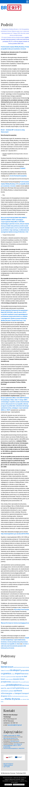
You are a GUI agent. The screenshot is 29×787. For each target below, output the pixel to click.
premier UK (3, 685)
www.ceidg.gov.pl (18, 744)
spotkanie (11, 691)
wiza (21, 699)
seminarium (4, 691)
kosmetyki (13, 676)
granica (7, 673)
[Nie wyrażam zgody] (27, 781)
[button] (27, 2)
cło (11, 670)
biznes (4, 666)
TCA (13, 693)
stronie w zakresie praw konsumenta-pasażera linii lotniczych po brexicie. (14, 646)
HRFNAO (13, 673)
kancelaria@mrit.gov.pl (15, 725)
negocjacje (18, 676)
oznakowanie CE (15, 682)
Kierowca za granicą (5, 676)
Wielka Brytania (12, 699)
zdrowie (24, 699)
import (18, 673)
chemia (7, 670)
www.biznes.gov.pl (14, 741)
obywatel (16, 679)
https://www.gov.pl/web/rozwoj (10, 738)
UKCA (9, 696)
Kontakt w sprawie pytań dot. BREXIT (11, 735)
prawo (27, 682)
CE (5, 670)
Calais (2, 670)
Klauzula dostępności (8, 763)
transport (18, 693)
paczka (21, 682)
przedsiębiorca (14, 685)
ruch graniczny (18, 688)
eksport (17, 670)
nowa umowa (8, 679)
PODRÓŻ (22, 168)
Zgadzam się (8, 784)
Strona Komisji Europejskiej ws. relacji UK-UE (13, 748)
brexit (10, 667)
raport (2, 688)
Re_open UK (8, 688)
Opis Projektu (6, 766)
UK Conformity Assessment (17, 696)
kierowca (25, 674)
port (24, 682)
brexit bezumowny (17, 667)
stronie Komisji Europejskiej (18, 176)
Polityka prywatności (8, 765)
